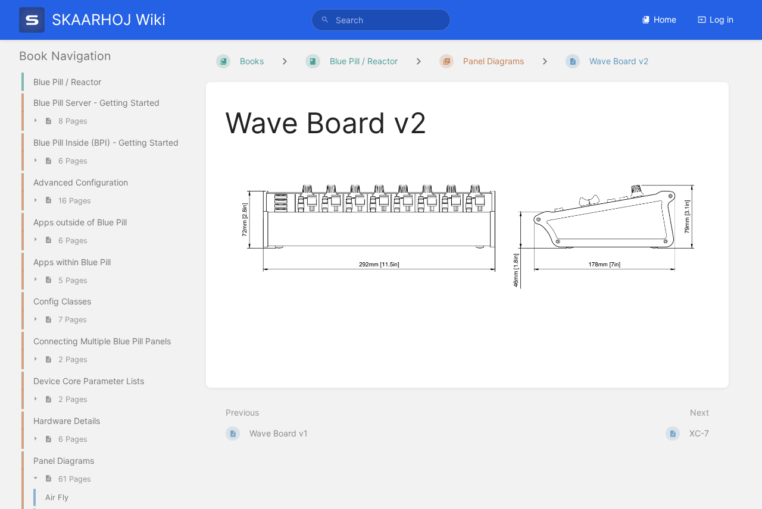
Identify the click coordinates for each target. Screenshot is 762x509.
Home (665, 19)
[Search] (325, 20)
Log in (721, 19)
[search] (381, 20)
